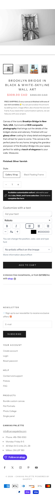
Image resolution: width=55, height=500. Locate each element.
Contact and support (13, 376)
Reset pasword (10, 361)
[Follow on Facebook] (4, 467)
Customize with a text (17, 207)
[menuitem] (8, 69)
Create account (10, 351)
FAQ (5, 386)
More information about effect (17, 254)
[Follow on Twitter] (12, 467)
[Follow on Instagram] (20, 467)
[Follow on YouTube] (36, 467)
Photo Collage (9, 411)
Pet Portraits (9, 406)
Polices (6, 381)
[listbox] (27, 220)
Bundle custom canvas (14, 401)
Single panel (9, 416)
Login (5, 356)
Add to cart (27, 265)
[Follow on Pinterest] (28, 467)
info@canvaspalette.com (14, 431)
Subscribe (14, 334)
